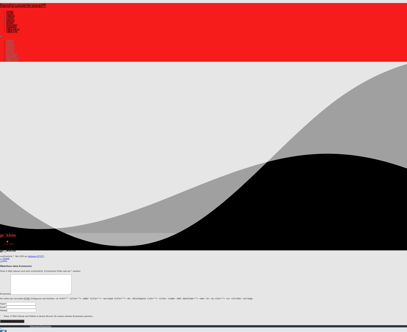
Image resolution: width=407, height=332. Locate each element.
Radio (10, 23)
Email (2, 307)
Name (2, 304)
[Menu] (1, 36)
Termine (11, 27)
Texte (10, 14)
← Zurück (4, 258)
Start (10, 11)
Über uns (11, 31)
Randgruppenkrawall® (23, 5)
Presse (10, 20)
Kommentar (5, 294)
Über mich (12, 29)
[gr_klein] (3, 261)
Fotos (10, 18)
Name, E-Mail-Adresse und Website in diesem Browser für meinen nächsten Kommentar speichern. (48, 316)
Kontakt (11, 25)
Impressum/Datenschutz (40, 326)
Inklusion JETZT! (36, 256)
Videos (10, 16)
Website (3, 310)
